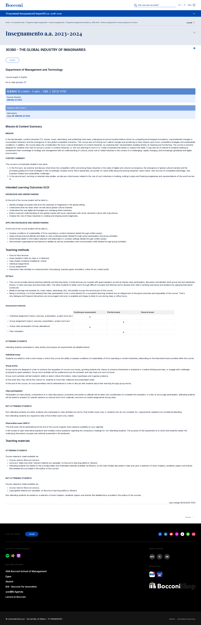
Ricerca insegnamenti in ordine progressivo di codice (119, 22)
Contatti (189, 23)
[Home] (14, 5)
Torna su (188, 517)
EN (179, 5)
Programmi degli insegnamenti (36, 22)
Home (8, 22)
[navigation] (100, 13)
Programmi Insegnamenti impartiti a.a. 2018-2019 (82, 22)
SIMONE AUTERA (14, 100)
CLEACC (12, 60)
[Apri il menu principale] (194, 5)
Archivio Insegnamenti (56, 22)
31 (25, 82)
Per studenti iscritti (18, 22)
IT (184, 5)
